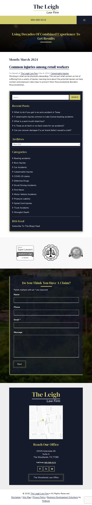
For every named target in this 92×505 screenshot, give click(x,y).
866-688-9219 (38, 19)
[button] (84, 20)
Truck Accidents (21, 207)
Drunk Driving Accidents (25, 185)
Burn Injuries (20, 162)
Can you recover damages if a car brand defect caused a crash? (42, 130)
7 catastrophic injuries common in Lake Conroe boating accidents (43, 116)
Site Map (27, 497)
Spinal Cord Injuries (23, 203)
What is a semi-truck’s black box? (29, 121)
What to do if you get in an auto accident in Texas (37, 112)
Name (16, 294)
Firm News (19, 189)
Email (17, 319)
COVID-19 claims (22, 176)
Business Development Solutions (62, 497)
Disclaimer (16, 497)
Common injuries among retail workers (39, 67)
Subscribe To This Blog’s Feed (26, 226)
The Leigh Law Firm (29, 73)
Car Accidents (20, 167)
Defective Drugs (21, 180)
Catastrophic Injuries (60, 73)
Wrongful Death (21, 212)
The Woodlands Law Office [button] (46, 477)
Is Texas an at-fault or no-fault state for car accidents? (39, 125)
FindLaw (46, 500)
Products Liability (22, 198)
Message (18, 332)
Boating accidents (22, 158)
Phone (17, 307)
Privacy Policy (39, 497)
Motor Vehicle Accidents (25, 194)
